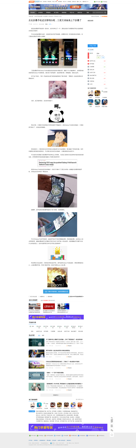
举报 (46, 24)
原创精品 (69, 1)
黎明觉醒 (59, 419)
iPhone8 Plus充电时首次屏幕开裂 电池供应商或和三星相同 (34, 312)
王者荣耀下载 (39, 421)
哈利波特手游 (66, 408)
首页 (41, 1)
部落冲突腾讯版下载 (41, 411)
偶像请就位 (46, 421)
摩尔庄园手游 (39, 413)
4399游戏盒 (104, 1)
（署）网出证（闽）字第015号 (72, 443)
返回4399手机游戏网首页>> (77, 296)
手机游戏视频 (88, 12)
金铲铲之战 (73, 408)
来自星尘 (72, 417)
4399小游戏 (98, 1)
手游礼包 (80, 12)
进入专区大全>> (80, 399)
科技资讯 (51, 16)
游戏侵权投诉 (42, 440)
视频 (78, 1)
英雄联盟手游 (39, 408)
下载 (103, 57)
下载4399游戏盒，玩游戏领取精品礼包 (56, 292)
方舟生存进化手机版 (64, 417)
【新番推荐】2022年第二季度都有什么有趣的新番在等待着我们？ (64, 383)
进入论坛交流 (33, 296)
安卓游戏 (45, 1)
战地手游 (54, 419)
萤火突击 (60, 413)
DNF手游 (49, 411)
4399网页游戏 (74, 435)
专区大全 (65, 1)
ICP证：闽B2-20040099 (34, 443)
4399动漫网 (65, 435)
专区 (98, 57)
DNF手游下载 (71, 421)
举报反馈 (69, 345)
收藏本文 (42, 296)
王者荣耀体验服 (66, 411)
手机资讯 (56, 16)
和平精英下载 (63, 421)
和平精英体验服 (40, 417)
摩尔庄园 (92, 78)
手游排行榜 (49, 415)
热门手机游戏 (105, 88)
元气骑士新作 (48, 419)
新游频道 (60, 1)
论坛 (80, 1)
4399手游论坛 (101, 435)
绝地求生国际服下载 (48, 413)
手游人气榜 (54, 1)
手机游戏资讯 (56, 12)
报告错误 (50, 296)
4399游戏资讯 (82, 435)
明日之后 (38, 415)
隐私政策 (69, 440)
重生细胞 (76, 415)
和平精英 (59, 408)
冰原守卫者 (92, 72)
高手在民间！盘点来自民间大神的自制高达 (58, 350)
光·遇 (80, 408)
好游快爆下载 (78, 421)
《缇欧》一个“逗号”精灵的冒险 (55, 372)
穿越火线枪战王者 (104, 108)
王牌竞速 (92, 81)
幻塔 (54, 415)
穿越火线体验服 (40, 419)
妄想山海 (92, 69)
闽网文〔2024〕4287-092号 (58, 443)
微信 (112, 430)
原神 (32, 408)
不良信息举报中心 (44, 443)
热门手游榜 (90, 49)
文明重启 (59, 411)
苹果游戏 (49, 1)
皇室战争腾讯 (69, 415)
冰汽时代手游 (75, 413)
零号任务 (57, 421)
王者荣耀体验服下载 (61, 415)
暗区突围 (52, 421)
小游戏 (55, 413)
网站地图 (49, 440)
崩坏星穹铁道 (78, 419)
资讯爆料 (33, 12)
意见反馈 (54, 440)
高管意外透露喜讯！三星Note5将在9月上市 (62, 311)
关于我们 (30, 440)
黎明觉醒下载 (48, 417)
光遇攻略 (77, 417)
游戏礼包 (74, 1)
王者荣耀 (46, 408)
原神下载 (43, 415)
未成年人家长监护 (61, 440)
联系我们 (36, 440)
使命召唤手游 (53, 408)
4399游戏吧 (58, 435)
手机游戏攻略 (72, 12)
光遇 (73, 419)
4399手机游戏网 (38, 16)
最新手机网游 (56, 395)
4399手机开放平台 (92, 435)
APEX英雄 (65, 413)
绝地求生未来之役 (66, 419)
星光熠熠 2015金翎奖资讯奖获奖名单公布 (49, 311)
